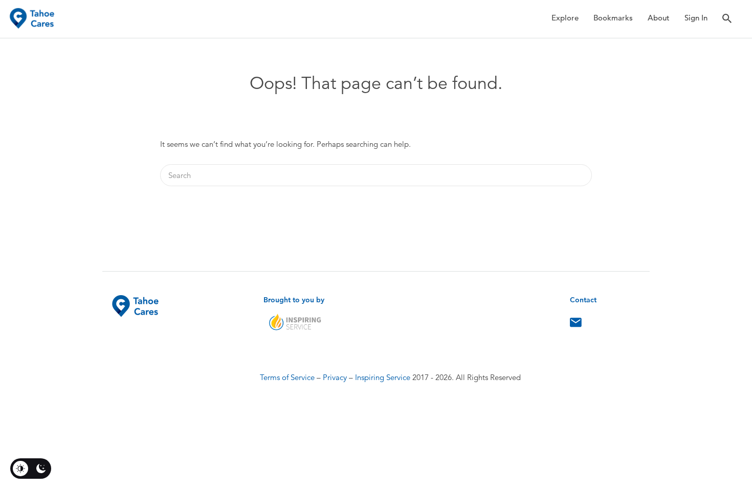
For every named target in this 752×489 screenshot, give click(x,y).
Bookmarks (613, 18)
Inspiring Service (382, 377)
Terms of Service (287, 377)
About (659, 18)
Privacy (335, 377)
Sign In (695, 18)
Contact (576, 325)
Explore (565, 18)
